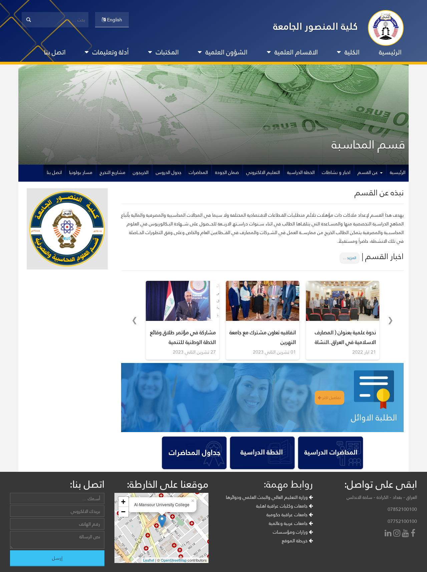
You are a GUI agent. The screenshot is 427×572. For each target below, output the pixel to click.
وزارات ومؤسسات (291, 532)
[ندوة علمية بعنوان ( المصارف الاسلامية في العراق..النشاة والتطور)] (342, 301)
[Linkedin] (389, 534)
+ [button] (123, 502)
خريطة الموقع (295, 540)
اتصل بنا (55, 52)
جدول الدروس (168, 172)
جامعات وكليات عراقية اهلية (282, 506)
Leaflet (148, 560)
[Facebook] (414, 534)
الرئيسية (390, 52)
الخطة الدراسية (301, 172)
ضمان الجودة (227, 172)
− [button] (123, 512)
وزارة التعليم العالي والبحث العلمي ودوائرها (267, 497)
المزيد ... (349, 257)
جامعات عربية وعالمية (289, 523)
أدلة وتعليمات (110, 52)
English (114, 19)
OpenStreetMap (173, 560)
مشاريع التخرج (112, 172)
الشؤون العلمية (226, 52)
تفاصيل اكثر (331, 397)
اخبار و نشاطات (336, 172)
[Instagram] (397, 534)
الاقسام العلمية (296, 52)
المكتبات (167, 52)
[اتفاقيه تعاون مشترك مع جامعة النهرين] (262, 301)
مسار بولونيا (80, 172)
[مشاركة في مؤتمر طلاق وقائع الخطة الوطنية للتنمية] (182, 301)
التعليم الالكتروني (263, 172)
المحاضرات (198, 172)
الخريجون (140, 172)
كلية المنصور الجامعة (315, 26)
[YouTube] (406, 534)
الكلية (352, 52)
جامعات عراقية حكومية (288, 514)
